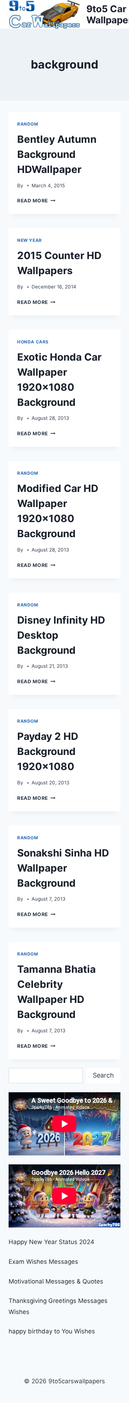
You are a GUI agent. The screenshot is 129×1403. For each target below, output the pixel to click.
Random (27, 124)
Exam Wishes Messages (43, 1261)
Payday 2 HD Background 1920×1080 (47, 751)
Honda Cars (33, 341)
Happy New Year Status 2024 (51, 1241)
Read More (36, 200)
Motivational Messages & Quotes (56, 1281)
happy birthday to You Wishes (52, 1331)
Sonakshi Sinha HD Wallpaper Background (63, 868)
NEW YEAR (29, 240)
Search (103, 1075)
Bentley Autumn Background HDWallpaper (56, 154)
